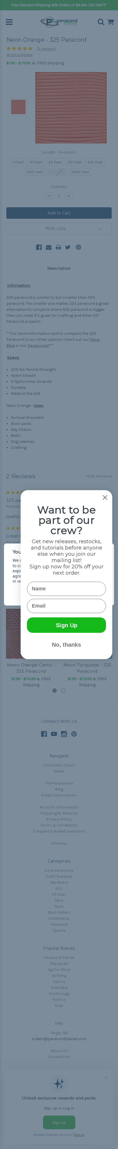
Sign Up (66, 625)
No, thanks (66, 644)
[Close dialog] (105, 497)
